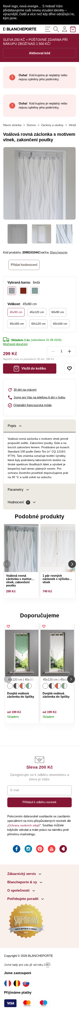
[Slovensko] (27, 983)
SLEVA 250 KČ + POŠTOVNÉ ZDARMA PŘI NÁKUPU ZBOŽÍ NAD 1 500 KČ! (35, 42)
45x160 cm (17, 323)
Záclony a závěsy (52, 125)
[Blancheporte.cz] (19, 29)
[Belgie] (17, 983)
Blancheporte (58, 252)
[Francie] (8, 983)
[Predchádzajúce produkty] (7, 564)
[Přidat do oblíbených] (69, 368)
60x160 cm (60, 323)
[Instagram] (27, 849)
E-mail (14, 790)
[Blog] (62, 849)
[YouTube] (51, 849)
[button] (8, 679)
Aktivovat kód (39, 53)
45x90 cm (16, 312)
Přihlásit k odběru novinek (39, 802)
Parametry (15, 490)
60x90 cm (57, 312)
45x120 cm (37, 312)
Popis (12, 426)
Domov (31, 125)
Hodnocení (18, 502)
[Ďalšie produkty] (72, 564)
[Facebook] (16, 849)
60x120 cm (38, 323)
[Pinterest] (39, 849)
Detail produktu (33, 718)
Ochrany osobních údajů (24, 825)
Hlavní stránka (12, 125)
